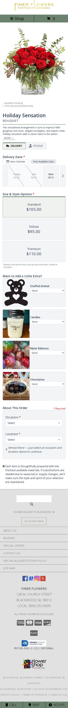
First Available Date (43, 161)
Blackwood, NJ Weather (15, 689)
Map (35, 705)
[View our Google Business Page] (31, 580)
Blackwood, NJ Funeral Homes (23, 677)
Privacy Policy (10, 694)
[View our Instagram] (37, 580)
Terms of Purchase (34, 694)
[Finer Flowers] (34, 9)
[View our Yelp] (43, 580)
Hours (58, 705)
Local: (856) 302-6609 (34, 606)
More (7, 138)
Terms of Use (58, 694)
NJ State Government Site (51, 689)
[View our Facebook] (25, 580)
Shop (19, 18)
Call (12, 705)
